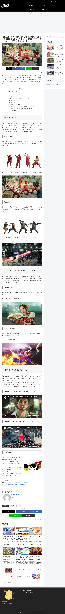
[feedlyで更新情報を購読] (12, 497)
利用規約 (27, 610)
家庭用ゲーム (6, 505)
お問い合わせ (33, 610)
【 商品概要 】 (13, 110)
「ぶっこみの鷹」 (14, 102)
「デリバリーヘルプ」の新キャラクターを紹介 (20, 98)
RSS (38, 610)
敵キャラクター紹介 (13, 91)
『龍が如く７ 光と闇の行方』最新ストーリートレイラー (23, 106)
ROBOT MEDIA (26, 594)
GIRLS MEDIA (32, 592)
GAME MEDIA (15, 494)
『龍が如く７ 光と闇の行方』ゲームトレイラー (21, 108)
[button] (35, 68)
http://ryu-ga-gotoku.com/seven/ (18, 482)
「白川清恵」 (13, 100)
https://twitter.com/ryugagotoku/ (17, 484)
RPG (11, 505)
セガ (15, 505)
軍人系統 (12, 96)
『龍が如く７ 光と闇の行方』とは (17, 104)
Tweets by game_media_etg (53, 84)
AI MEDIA (32, 594)
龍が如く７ (20, 505)
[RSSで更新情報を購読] (14, 497)
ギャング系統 (13, 94)
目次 (20, 89)
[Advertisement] (32, 22)
